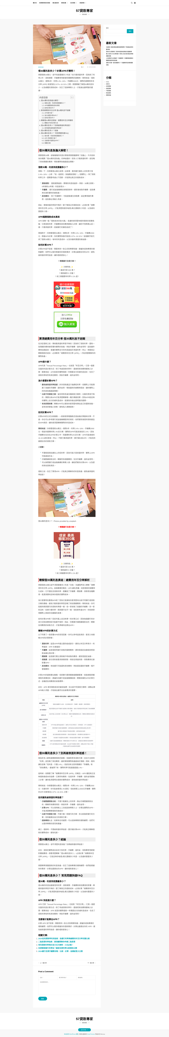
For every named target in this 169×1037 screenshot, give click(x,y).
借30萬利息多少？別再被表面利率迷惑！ (56, 125)
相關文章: (48, 143)
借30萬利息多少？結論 (49, 130)
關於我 (35, 3)
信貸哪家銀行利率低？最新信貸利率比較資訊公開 (57, 948)
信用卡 (108, 84)
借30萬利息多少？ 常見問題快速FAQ (55, 133)
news (107, 81)
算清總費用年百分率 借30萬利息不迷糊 (55, 110)
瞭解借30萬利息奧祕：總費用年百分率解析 (57, 120)
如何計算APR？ (50, 108)
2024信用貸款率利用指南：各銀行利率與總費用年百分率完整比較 (64, 939)
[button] (131, 3)
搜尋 (107, 28)
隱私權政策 (56, 3)
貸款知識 (63, 3)
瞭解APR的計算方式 (51, 123)
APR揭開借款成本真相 (52, 105)
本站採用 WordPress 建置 (71, 1034)
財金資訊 (108, 92)
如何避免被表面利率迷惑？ (53, 128)
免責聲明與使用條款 (44, 3)
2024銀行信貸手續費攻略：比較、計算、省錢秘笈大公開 (60, 951)
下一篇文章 (91, 963)
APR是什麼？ (49, 113)
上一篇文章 (43, 963)
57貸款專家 (84, 11)
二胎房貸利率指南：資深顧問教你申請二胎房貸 (56, 942)
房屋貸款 (82, 3)
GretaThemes (91, 1034)
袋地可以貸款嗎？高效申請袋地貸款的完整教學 (119, 51)
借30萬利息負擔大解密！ (50, 100)
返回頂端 (83, 1029)
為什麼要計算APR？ (51, 115)
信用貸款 (72, 3)
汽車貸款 (108, 90)
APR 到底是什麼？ (51, 138)
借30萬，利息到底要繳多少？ (54, 136)
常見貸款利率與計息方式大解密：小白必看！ (55, 945)
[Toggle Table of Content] (71, 97)
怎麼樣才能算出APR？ (52, 140)
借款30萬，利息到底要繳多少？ (55, 103)
